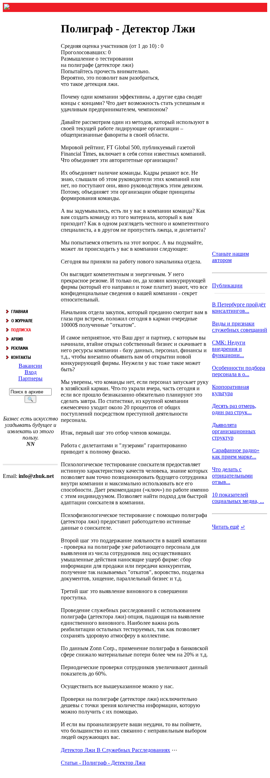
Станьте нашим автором (230, 257)
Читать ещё (225, 527)
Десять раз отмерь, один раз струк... (234, 409)
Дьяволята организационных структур (234, 431)
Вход (31, 372)
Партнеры (30, 378)
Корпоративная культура (230, 390)
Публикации (227, 285)
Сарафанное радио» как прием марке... (235, 453)
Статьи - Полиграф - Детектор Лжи (103, 763)
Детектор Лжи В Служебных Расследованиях (115, 750)
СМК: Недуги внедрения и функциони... (228, 349)
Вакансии (30, 366)
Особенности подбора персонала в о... (238, 371)
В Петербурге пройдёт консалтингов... (239, 307)
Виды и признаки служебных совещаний (239, 326)
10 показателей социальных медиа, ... (238, 498)
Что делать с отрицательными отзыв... (232, 475)
